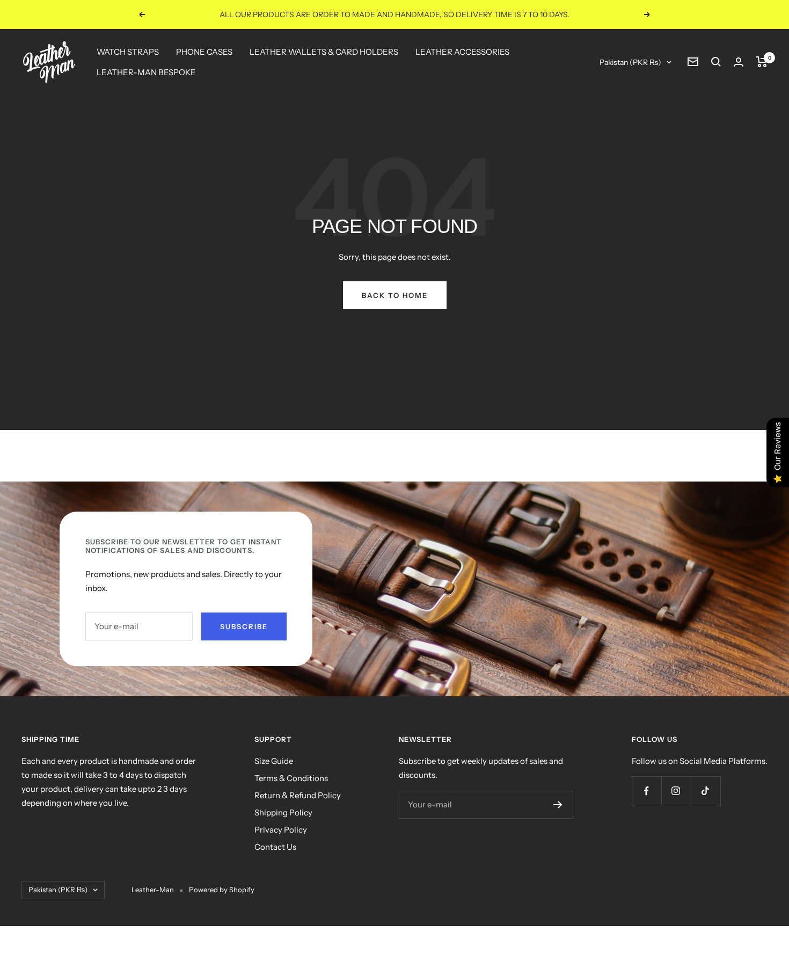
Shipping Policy (283, 812)
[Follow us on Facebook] (646, 791)
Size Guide (273, 761)
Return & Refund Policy (297, 795)
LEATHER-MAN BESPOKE (146, 72)
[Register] (557, 804)
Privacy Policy (280, 830)
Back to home (395, 295)
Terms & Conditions (291, 778)
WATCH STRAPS (128, 52)
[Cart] (762, 61)
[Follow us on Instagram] (676, 791)
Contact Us (275, 847)
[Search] (716, 62)
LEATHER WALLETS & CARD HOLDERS (324, 52)
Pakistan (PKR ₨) (630, 62)
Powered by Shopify (221, 889)
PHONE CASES (204, 52)
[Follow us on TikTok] (705, 791)
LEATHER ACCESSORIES (462, 52)
